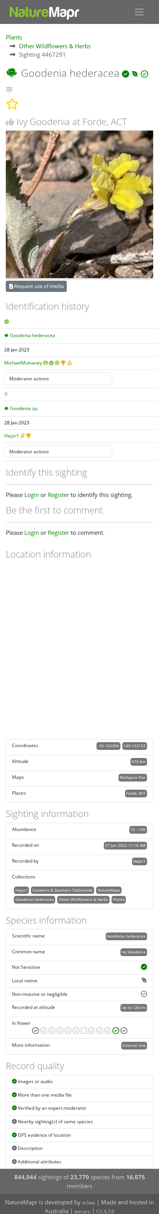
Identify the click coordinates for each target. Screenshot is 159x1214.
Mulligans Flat (132, 777)
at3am (88, 1203)
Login (31, 494)
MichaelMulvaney (23, 362)
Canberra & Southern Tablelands (62, 890)
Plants (14, 37)
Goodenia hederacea (32, 335)
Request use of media (38, 286)
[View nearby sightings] (9, 88)
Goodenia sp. (24, 408)
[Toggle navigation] (139, 12)
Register (58, 494)
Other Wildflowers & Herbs (55, 46)
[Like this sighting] (10, 121)
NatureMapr (109, 890)
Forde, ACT (135, 793)
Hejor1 (11, 435)
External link (133, 1045)
